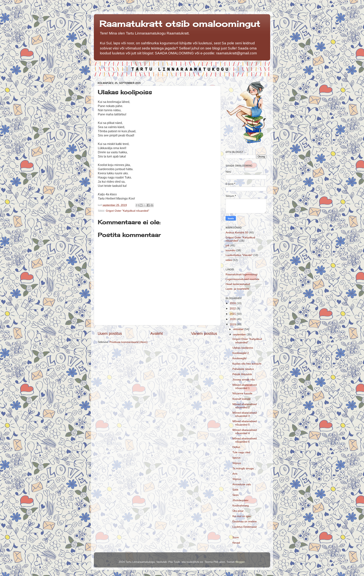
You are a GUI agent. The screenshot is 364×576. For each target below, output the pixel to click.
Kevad (236, 542)
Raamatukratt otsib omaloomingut (180, 23)
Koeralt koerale (241, 398)
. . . (234, 532)
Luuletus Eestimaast (244, 526)
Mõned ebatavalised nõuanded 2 (244, 406)
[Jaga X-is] (145, 205)
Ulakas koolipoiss (242, 347)
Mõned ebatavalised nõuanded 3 (244, 414)
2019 (233, 324)
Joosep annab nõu (243, 379)
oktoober (238, 329)
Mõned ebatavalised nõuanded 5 (244, 423)
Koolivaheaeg (240, 505)
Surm (235, 537)
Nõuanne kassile (242, 393)
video (229, 259)
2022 (233, 308)
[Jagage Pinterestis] (152, 205)
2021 (233, 313)
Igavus (236, 457)
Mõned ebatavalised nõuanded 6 (244, 440)
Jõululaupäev (240, 500)
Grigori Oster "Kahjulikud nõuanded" (127, 210)
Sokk (235, 489)
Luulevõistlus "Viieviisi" (239, 255)
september (240, 334)
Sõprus (236, 463)
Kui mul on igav (241, 516)
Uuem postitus (110, 333)
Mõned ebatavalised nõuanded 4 (244, 431)
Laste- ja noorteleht (237, 288)
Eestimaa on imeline (244, 521)
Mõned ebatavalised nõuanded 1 (244, 386)
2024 (233, 303)
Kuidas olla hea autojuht (246, 363)
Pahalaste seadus (243, 368)
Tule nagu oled (241, 452)
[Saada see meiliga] (137, 205)
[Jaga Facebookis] (148, 205)
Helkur (236, 446)
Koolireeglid (239, 358)
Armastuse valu (241, 484)
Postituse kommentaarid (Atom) (128, 342)
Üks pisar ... (239, 510)
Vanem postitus (204, 333)
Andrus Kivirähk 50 (237, 232)
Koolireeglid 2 (240, 353)
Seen (235, 494)
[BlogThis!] (141, 205)
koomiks (230, 250)
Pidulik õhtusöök (242, 374)
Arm (234, 473)
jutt (227, 245)
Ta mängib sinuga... (244, 468)
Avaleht (156, 333)
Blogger (240, 561)
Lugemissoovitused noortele (242, 279)
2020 (233, 319)
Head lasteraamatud (238, 284)
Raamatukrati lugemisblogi (241, 274)
